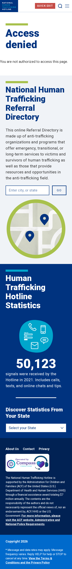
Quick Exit (45, 5)
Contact (29, 449)
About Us (12, 449)
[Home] (9, 6)
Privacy (44, 449)
